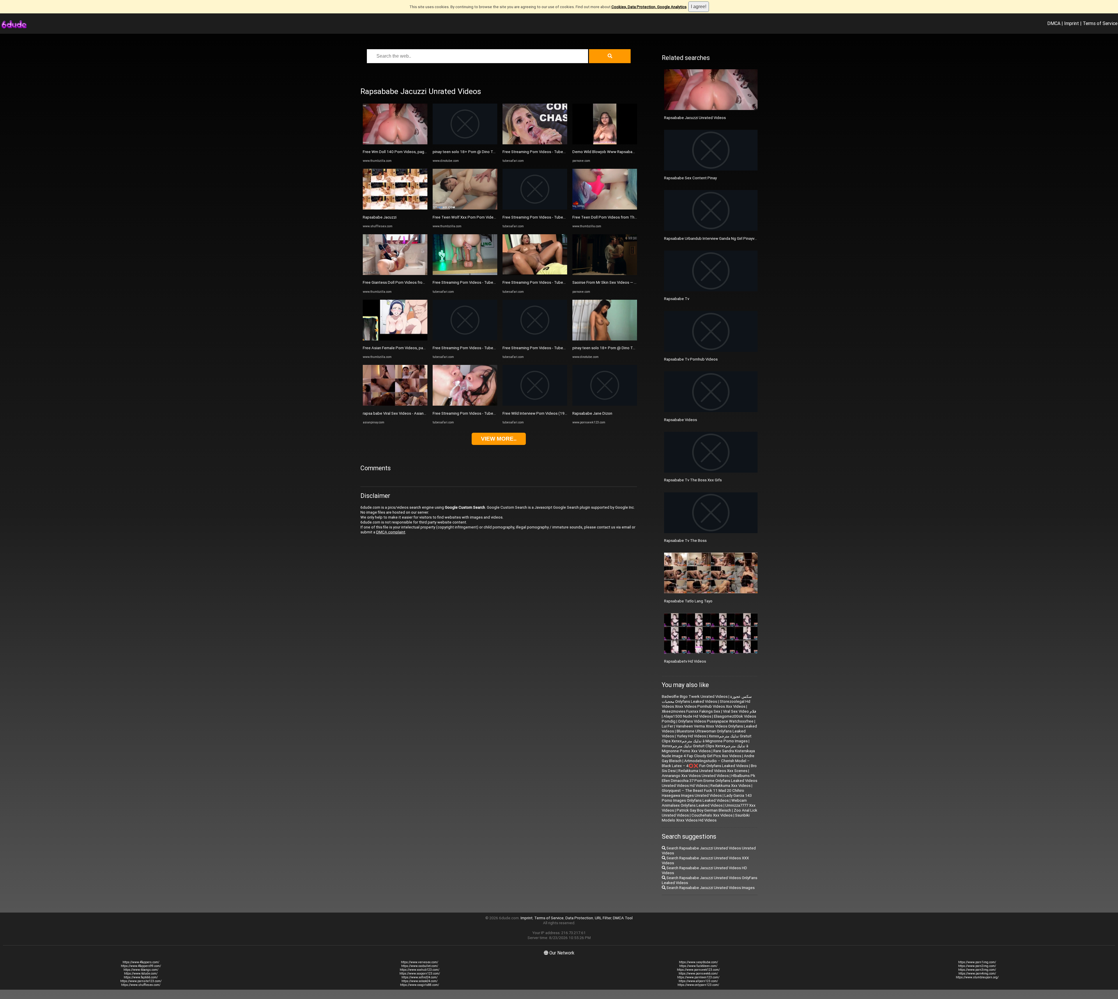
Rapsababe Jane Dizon (592, 413)
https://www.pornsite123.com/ (141, 981)
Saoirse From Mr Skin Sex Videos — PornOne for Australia (621, 282)
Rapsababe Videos (680, 419)
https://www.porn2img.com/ (977, 966)
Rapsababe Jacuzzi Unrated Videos (695, 117)
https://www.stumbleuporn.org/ (977, 977)
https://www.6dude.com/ (141, 973)
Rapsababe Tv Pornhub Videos (691, 359)
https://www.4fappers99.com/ (141, 966)
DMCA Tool (623, 917)
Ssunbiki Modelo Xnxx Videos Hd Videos (706, 818)
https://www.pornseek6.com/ (698, 973)
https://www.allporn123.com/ (698, 981)
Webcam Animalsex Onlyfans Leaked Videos (704, 803)
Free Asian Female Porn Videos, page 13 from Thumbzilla (412, 347)
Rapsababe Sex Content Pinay (690, 177)
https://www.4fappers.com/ (141, 962)
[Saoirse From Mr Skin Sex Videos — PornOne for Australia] (604, 273)
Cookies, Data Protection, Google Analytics (649, 6)
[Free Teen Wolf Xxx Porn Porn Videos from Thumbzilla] (465, 208)
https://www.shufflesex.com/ (140, 985)
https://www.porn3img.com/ (977, 970)
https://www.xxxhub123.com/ (419, 970)
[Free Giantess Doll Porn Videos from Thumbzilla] (395, 273)
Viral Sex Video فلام (739, 711)
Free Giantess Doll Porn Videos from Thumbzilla (404, 282)
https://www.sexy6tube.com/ (698, 962)
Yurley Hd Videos (691, 736)
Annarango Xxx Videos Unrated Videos (695, 775)
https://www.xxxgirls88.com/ (419, 985)
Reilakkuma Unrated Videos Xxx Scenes (712, 770)
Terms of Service (1100, 23)
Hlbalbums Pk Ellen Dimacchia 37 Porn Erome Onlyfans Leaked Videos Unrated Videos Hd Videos (709, 780)
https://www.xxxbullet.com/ (419, 966)
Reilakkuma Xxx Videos (730, 785)
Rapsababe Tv (676, 298)
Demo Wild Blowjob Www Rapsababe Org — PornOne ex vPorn (626, 151)
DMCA (1053, 23)
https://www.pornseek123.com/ (698, 970)
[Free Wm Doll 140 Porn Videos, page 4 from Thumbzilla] (395, 143)
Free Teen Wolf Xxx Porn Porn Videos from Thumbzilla (480, 217)
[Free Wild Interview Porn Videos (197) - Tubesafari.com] (535, 404)
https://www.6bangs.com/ (140, 970)
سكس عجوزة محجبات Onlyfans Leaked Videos (707, 699)
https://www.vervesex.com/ (419, 962)
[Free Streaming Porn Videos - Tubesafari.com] (465, 273)
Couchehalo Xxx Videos (712, 815)
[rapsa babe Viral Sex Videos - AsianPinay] (395, 404)
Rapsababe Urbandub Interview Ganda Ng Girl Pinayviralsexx (716, 238)
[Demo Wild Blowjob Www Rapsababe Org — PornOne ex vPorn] (604, 143)
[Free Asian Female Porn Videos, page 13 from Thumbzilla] (395, 339)
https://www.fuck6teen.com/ (698, 966)
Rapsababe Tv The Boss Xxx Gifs (693, 480)
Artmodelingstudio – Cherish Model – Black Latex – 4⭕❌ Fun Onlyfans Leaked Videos (706, 763)
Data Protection (579, 917)
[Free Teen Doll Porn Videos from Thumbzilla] (604, 208)
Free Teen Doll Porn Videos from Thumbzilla (610, 217)
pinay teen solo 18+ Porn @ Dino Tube (466, 151)
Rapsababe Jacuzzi (380, 217)
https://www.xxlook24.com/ (419, 981)
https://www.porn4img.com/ (977, 973)
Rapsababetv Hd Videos (685, 661)
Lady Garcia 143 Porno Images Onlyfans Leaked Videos (707, 798)
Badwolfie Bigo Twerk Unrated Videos (695, 696)
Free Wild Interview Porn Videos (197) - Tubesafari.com (550, 413)
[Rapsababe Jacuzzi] (395, 208)
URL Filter (603, 917)
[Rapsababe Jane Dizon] (604, 404)
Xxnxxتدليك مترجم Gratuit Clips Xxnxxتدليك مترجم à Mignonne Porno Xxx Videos (705, 748)
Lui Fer (667, 726)
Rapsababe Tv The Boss (685, 540)
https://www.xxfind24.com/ (419, 977)
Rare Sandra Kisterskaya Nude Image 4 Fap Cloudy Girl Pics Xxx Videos (708, 753)
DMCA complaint (390, 532)
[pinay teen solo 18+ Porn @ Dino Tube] (465, 143)
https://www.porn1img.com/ (977, 962)
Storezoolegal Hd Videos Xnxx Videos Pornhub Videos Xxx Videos (706, 704)
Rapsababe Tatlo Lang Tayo (688, 601)
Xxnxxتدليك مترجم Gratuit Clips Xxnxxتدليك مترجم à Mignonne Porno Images (706, 739)
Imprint (1071, 23)
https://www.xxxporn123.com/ (419, 973)
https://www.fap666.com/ (141, 977)
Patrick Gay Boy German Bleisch (704, 810)
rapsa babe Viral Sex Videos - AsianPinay (398, 413)
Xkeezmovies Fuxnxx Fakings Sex (691, 711)
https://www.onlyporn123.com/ (698, 985)
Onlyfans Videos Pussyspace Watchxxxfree (715, 721)
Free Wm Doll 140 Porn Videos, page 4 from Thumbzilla (411, 151)
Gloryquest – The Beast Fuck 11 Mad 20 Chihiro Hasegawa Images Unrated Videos (703, 793)
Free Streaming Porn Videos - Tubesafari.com (472, 282)
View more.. (498, 439)
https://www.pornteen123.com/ (698, 977)
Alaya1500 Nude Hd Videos (687, 716)
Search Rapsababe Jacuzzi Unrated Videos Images (710, 887)
